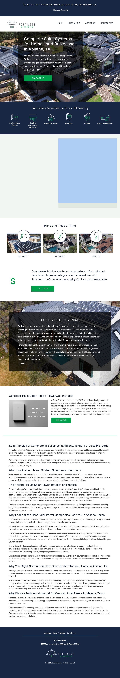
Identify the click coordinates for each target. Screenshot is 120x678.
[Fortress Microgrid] (21, 24)
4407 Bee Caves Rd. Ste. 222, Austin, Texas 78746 (60, 644)
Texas (55, 633)
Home (59, 23)
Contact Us (107, 23)
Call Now (43, 288)
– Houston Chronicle (60, 10)
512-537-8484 (60, 640)
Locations (47, 633)
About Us (90, 23)
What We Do (74, 23)
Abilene (62, 633)
